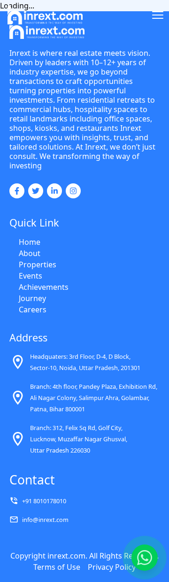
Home (29, 242)
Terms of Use (56, 567)
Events (30, 276)
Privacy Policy (112, 567)
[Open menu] (157, 15)
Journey (32, 298)
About (29, 253)
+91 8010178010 (44, 501)
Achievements (44, 287)
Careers (32, 309)
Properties (37, 264)
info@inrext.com (45, 519)
